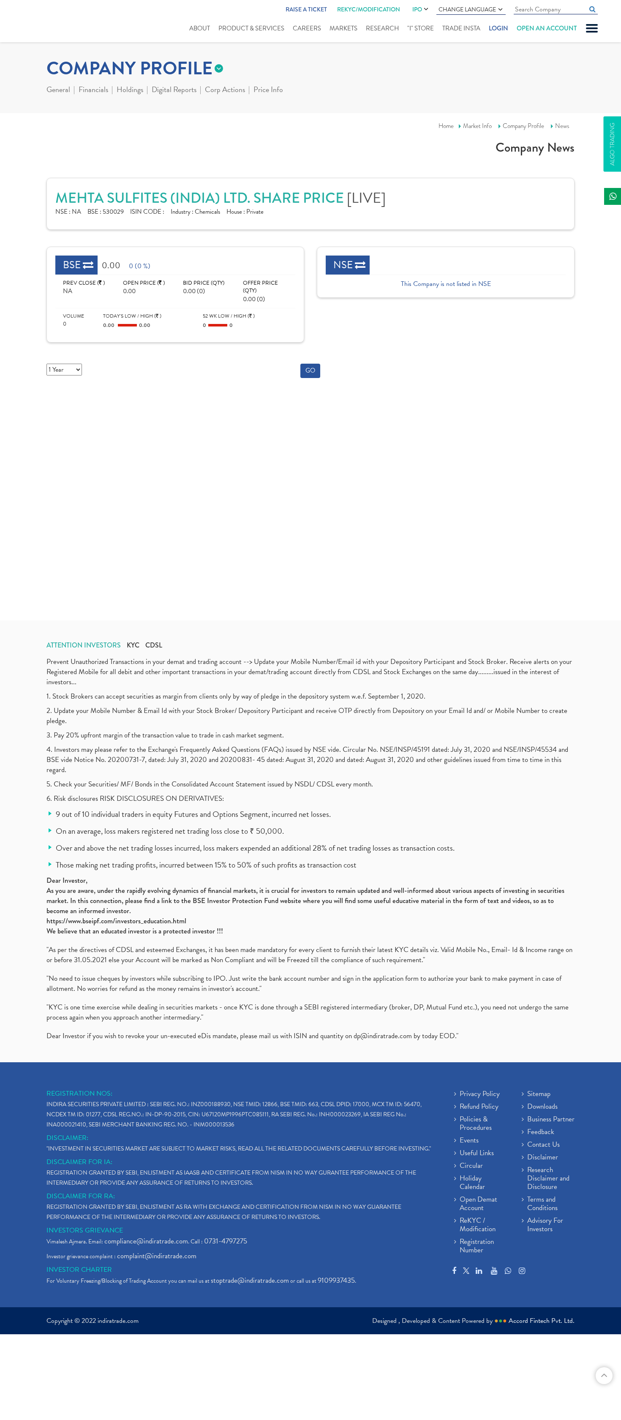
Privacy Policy (480, 1094)
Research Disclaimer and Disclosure (548, 1179)
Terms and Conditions (542, 1204)
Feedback (540, 1132)
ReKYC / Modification (478, 1225)
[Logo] (49, 22)
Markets (343, 28)
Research (382, 28)
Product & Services (251, 28)
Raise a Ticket (306, 9)
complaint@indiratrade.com (156, 1256)
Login (498, 28)
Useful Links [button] (477, 1153)
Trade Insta (461, 28)
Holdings (130, 90)
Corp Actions (225, 90)
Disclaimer (542, 1157)
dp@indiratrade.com (384, 1036)
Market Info (477, 126)
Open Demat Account (478, 1204)
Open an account (547, 28)
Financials (93, 90)
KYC (133, 645)
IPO (417, 9)
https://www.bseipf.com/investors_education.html (116, 921)
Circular (471, 1166)
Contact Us (543, 1145)
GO (310, 370)
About (199, 28)
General (58, 90)
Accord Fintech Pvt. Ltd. (542, 1321)
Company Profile (523, 126)
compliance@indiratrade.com (146, 1241)
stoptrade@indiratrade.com (250, 1280)
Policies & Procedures (476, 1124)
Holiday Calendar (472, 1183)
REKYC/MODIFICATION (368, 9)
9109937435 (336, 1280)
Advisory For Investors (545, 1225)
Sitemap (538, 1094)
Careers (307, 28)
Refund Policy (479, 1107)
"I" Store (420, 28)
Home (446, 126)
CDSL (153, 645)
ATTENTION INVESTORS (83, 645)
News (562, 126)
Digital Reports (174, 90)
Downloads (542, 1107)
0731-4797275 (225, 1241)
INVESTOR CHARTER (79, 1270)
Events (469, 1140)
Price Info (268, 90)
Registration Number (477, 1246)
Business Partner (551, 1119)
